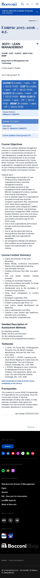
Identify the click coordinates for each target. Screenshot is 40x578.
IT (32, 4)
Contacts (8, 446)
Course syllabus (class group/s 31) (16, 135)
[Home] (9, 4)
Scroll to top (31, 427)
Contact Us (32, 20)
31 (19, 75)
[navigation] (20, 11)
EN (28, 4)
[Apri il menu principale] (37, 4)
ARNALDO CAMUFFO (11, 114)
